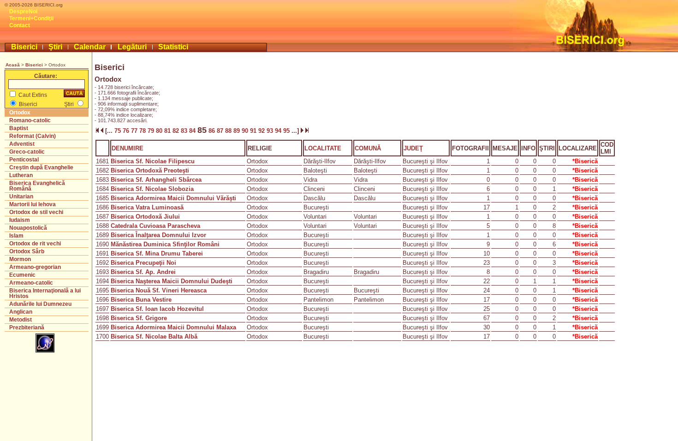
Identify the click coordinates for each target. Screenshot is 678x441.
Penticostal (24, 159)
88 (229, 130)
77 (135, 130)
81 (168, 130)
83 (185, 130)
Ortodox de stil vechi (36, 212)
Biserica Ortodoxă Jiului (145, 216)
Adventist (22, 144)
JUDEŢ (413, 148)
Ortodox (19, 112)
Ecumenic (22, 275)
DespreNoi (23, 11)
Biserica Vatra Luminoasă (147, 207)
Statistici (173, 47)
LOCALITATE (322, 148)
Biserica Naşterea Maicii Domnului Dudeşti (171, 281)
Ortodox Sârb (26, 251)
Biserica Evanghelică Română (37, 185)
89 (237, 130)
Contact (19, 25)
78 (143, 130)
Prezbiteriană (26, 327)
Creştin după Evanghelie (41, 167)
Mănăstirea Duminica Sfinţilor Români (165, 244)
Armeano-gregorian (35, 267)
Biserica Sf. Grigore (139, 318)
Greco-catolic (27, 152)
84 (193, 130)
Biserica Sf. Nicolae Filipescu (153, 161)
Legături (132, 47)
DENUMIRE (127, 148)
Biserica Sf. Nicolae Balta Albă (154, 336)
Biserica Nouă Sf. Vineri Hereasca (159, 290)
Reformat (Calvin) (32, 136)
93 (271, 130)
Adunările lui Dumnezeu (40, 304)
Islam (16, 235)
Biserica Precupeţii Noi (143, 262)
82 (176, 130)
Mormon (20, 259)
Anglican (20, 312)
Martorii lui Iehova (32, 204)
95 (287, 130)
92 (262, 130)
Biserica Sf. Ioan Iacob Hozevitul (157, 308)
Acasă (13, 64)
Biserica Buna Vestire (141, 299)
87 (221, 130)
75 (118, 130)
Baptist (18, 128)
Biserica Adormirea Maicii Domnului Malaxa (173, 327)
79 (152, 130)
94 (279, 130)
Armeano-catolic (31, 283)
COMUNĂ (368, 148)
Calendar (90, 47)
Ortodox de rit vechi (35, 243)
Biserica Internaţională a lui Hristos (45, 293)
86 (212, 130)
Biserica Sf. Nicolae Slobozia (152, 188)
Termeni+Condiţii (31, 18)
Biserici (24, 47)
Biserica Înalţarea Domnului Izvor (158, 235)
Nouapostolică (28, 228)
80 (160, 130)
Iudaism (19, 220)
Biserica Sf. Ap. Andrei (143, 271)
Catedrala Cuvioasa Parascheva (155, 225)
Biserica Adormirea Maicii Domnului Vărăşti (173, 198)
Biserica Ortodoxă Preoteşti (150, 170)
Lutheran (21, 175)
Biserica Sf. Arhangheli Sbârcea (156, 179)
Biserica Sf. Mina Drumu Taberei (157, 253)
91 (254, 130)
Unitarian (21, 196)
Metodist (20, 319)
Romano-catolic (30, 120)
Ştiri (55, 47)
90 (246, 130)
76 (127, 130)
